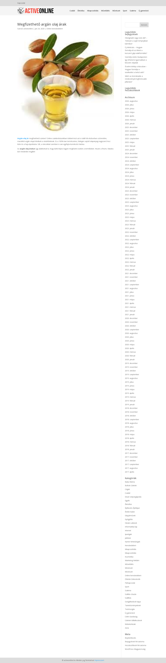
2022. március (130, 262)
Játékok (128, 538)
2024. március (130, 180)
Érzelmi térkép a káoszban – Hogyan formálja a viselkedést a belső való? (136, 69)
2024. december (131, 153)
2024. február (130, 183)
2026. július (129, 105)
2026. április (129, 116)
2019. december (131, 363)
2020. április (129, 348)
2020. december (131, 318)
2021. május (130, 299)
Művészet (116, 10)
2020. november (131, 322)
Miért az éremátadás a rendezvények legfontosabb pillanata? (136, 79)
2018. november (131, 412)
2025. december (131, 127)
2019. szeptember (132, 374)
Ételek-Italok (130, 512)
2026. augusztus (131, 101)
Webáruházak (130, 624)
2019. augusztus (131, 378)
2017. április (129, 472)
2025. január (130, 150)
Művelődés (105, 10)
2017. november (131, 457)
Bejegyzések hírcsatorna (134, 641)
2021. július (129, 292)
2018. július (129, 427)
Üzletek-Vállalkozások (133, 620)
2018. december (131, 408)
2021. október (130, 281)
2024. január (130, 187)
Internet (128, 530)
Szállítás (128, 598)
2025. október (130, 135)
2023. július (129, 209)
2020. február (130, 356)
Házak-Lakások (131, 523)
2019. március (130, 397)
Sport (125, 10)
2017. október (130, 460)
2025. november (131, 131)
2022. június (129, 251)
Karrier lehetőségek (132, 542)
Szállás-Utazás (130, 594)
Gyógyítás (129, 519)
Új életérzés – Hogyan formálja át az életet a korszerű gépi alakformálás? (136, 50)
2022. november (131, 232)
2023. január (130, 228)
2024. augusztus (131, 168)
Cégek (127, 489)
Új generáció (144, 10)
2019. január (130, 404)
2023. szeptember (132, 202)
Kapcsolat (21, 3)
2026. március (130, 120)
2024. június (129, 176)
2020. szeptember (132, 329)
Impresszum (99, 660)
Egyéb (127, 500)
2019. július (129, 382)
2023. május (130, 217)
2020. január (130, 359)
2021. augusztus (131, 288)
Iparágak (128, 534)
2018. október (130, 416)
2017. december (131, 453)
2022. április (129, 258)
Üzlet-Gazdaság (131, 616)
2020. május (130, 344)
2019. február (130, 401)
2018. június (129, 430)
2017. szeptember (132, 464)
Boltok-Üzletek (131, 485)
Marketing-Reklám (132, 560)
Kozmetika (129, 557)
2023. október (130, 198)
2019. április (129, 393)
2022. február (130, 266)
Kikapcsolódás (92, 10)
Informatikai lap (131, 527)
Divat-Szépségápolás (133, 497)
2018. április (129, 438)
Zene (127, 628)
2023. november (131, 195)
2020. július (129, 337)
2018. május (130, 434)
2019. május (130, 389)
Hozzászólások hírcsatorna (135, 645)
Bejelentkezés (130, 638)
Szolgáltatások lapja (133, 601)
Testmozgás (130, 609)
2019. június (129, 386)
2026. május (130, 112)
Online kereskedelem (54, 28)
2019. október (130, 371)
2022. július (129, 247)
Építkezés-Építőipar (132, 508)
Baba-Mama (130, 482)
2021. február (130, 311)
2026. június (129, 108)
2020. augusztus (131, 333)
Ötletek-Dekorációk (132, 579)
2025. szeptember (132, 138)
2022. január (130, 269)
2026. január (130, 123)
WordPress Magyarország (135, 649)
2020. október (130, 326)
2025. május (130, 142)
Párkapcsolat (130, 583)
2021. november (131, 277)
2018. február (130, 445)
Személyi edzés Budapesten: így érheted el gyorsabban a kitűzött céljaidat (136, 60)
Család (72, 10)
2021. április (129, 303)
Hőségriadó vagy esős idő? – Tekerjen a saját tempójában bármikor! (136, 41)
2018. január (130, 449)
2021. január (130, 314)
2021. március (130, 307)
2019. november (131, 367)
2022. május (130, 254)
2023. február (130, 224)
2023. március (130, 221)
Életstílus (81, 10)
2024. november (131, 157)
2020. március (130, 352)
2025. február (130, 146)
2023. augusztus (131, 206)
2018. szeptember (132, 419)
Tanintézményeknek (133, 605)
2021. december (131, 273)
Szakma (133, 10)
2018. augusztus (131, 423)
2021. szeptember (132, 284)
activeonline (28, 28)
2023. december (131, 191)
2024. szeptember (132, 165)
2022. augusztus (131, 243)
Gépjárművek (130, 515)
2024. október (130, 161)
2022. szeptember (132, 239)
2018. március (130, 442)
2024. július (129, 172)
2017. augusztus (131, 468)
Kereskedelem (130, 545)
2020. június (129, 341)
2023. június (129, 213)
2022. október (130, 236)
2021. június (129, 296)
